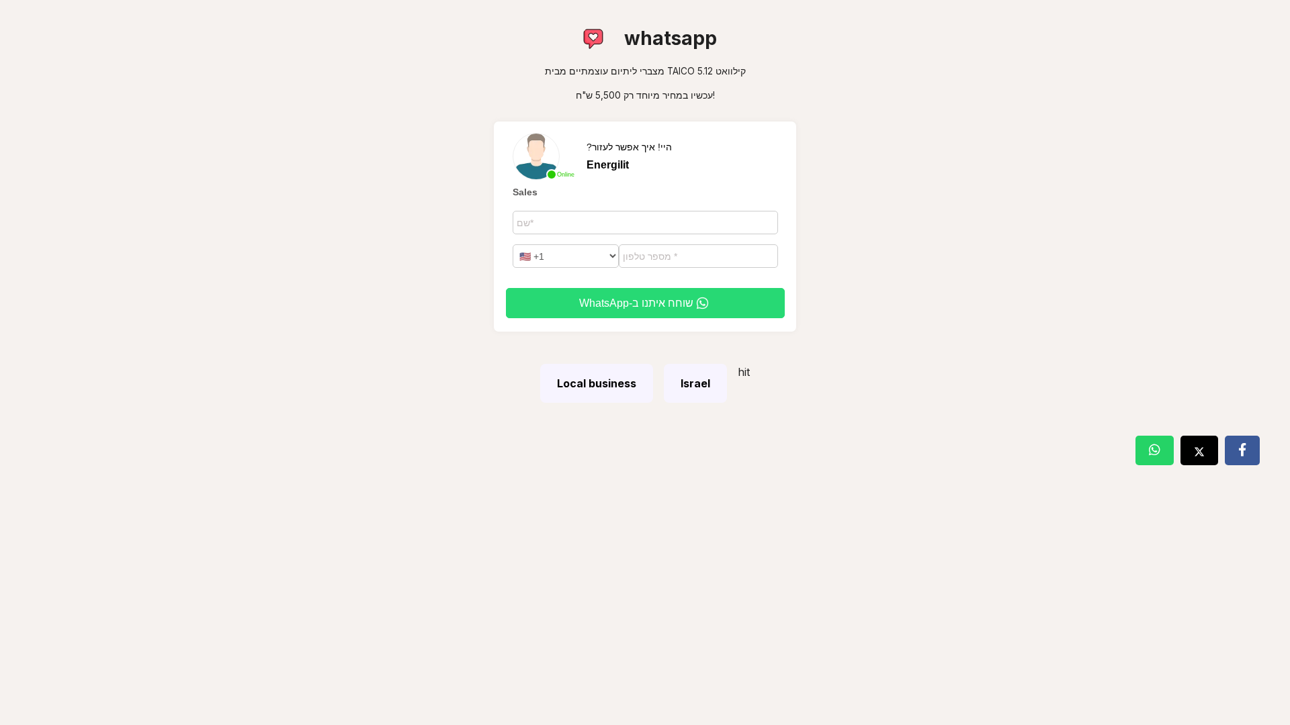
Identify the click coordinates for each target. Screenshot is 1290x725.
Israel (695, 383)
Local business (596, 383)
